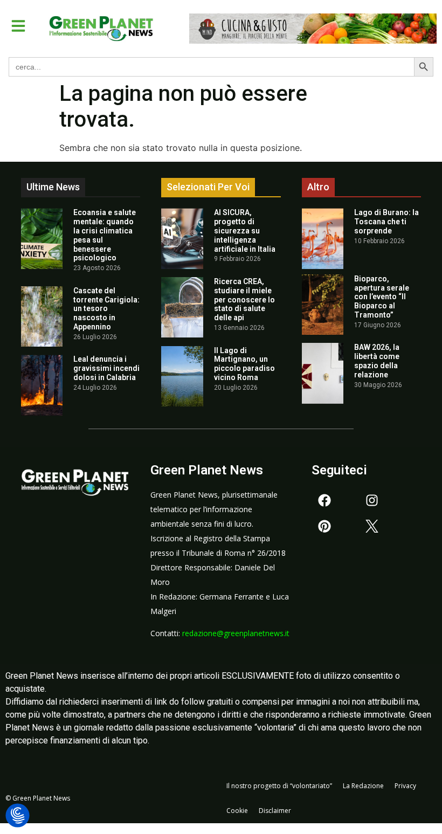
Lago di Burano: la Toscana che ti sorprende (386, 221)
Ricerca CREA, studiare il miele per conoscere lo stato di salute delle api (244, 299)
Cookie (237, 810)
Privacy (405, 785)
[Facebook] (324, 500)
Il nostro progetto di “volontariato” (279, 785)
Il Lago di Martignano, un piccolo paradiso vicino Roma (244, 364)
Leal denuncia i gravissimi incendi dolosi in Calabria (106, 368)
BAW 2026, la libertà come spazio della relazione (376, 360)
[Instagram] (372, 500)
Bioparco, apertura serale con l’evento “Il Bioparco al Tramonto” (381, 296)
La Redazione (363, 785)
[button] (18, 26)
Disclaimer (275, 810)
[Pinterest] (324, 526)
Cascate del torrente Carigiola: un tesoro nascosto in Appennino (106, 308)
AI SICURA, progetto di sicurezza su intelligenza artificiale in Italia (244, 230)
